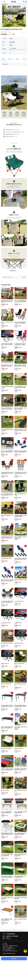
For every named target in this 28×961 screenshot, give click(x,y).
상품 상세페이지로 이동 (5, 300)
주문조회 (21, 930)
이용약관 (6, 930)
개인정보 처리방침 (12, 930)
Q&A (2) (17, 59)
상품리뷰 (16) (10, 59)
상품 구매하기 (14, 958)
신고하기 (24, 277)
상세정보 (3, 59)
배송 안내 (24, 59)
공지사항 (17, 930)
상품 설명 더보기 (13, 270)
